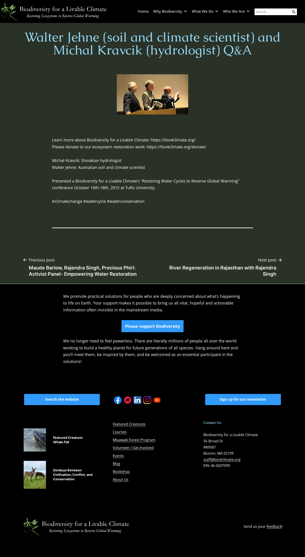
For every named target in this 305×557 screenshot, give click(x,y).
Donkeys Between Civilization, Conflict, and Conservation (72, 474)
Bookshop (121, 471)
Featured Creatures (129, 424)
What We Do (202, 11)
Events (118, 455)
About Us (120, 479)
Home (143, 11)
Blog (116, 463)
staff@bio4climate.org (221, 459)
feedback (274, 526)
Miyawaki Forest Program (134, 439)
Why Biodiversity (167, 11)
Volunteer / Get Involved (133, 447)
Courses (120, 431)
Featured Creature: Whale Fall (68, 440)
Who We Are (234, 11)
